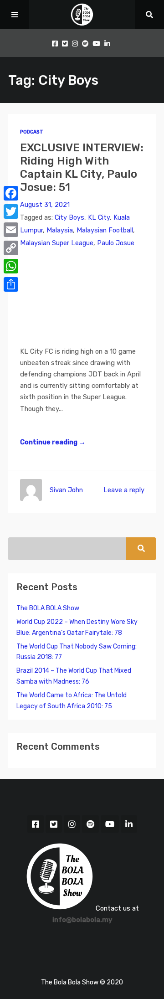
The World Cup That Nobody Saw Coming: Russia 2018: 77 (76, 652)
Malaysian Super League (56, 243)
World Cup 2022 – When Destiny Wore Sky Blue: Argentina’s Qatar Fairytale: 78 (77, 627)
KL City (99, 217)
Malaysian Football (105, 230)
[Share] (11, 284)
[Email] (11, 230)
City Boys (69, 217)
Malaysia (59, 230)
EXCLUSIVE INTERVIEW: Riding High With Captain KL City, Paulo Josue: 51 (82, 167)
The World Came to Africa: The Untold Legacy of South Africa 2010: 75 (71, 700)
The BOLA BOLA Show (47, 608)
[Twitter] (11, 211)
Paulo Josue (115, 243)
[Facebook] (11, 193)
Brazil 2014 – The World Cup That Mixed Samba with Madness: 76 (73, 676)
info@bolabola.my (82, 920)
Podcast (31, 132)
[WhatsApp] (11, 266)
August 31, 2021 (45, 205)
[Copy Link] (11, 248)
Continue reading (53, 442)
